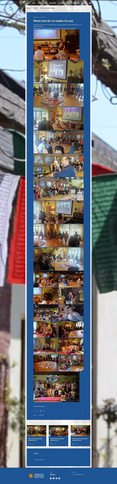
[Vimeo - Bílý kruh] (59, 478)
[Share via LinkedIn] (40, 411)
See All (88, 422)
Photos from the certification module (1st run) (57, 439)
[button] (42, 3)
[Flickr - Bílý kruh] (54, 478)
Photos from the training (47, 8)
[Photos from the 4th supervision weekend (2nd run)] (80, 430)
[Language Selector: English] (91, 3)
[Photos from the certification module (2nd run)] (36, 430)
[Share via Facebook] (34, 411)
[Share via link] (44, 411)
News (36, 8)
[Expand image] (56, 44)
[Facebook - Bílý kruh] (51, 478)
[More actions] (83, 17)
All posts (29, 8)
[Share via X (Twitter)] (37, 411)
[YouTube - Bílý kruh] (56, 478)
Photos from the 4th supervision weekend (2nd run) (80, 439)
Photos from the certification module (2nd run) (35, 439)
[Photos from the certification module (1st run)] (58, 430)
